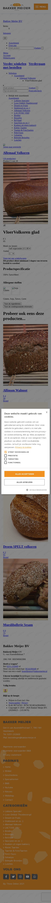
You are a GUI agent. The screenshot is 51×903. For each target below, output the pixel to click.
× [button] (47, 412)
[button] (25, 489)
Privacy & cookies (23, 447)
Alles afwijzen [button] (24, 482)
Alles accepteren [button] (24, 474)
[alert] (25, 451)
